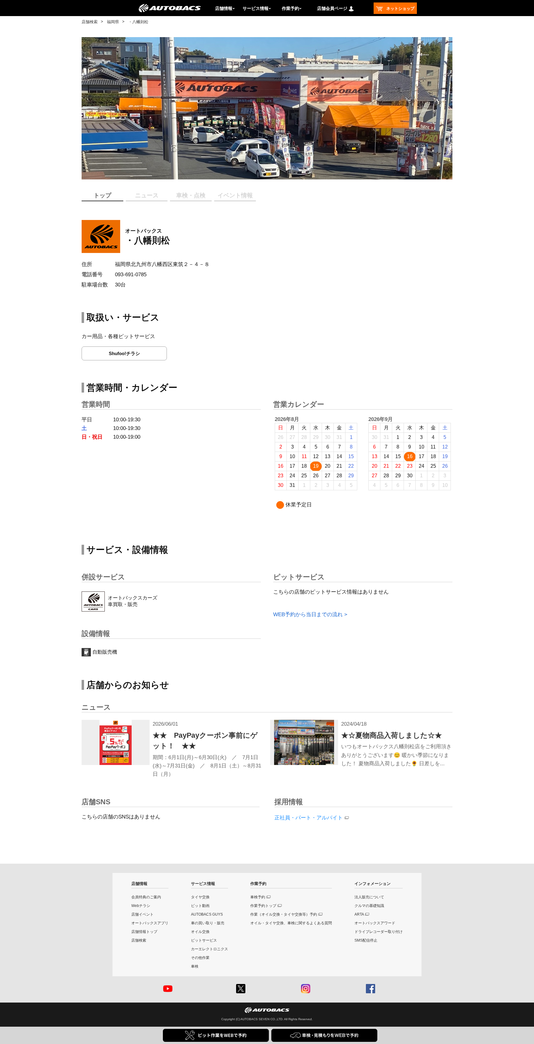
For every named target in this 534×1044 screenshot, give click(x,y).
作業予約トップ (263, 906)
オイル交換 (200, 932)
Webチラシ (140, 906)
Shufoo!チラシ (124, 353)
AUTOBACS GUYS (207, 914)
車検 (194, 966)
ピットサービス (204, 940)
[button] (264, 174)
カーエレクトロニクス (209, 949)
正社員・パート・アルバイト (308, 818)
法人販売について (369, 897)
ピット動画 (200, 906)
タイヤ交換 (200, 897)
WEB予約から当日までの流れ (308, 614)
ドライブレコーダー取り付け (378, 932)
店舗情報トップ (144, 932)
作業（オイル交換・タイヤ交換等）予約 (283, 914)
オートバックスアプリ (149, 923)
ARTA (359, 914)
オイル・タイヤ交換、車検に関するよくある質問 (291, 923)
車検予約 (257, 897)
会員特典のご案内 (146, 897)
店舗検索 (90, 21)
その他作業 (200, 958)
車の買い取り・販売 (207, 923)
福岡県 (113, 21)
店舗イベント (142, 914)
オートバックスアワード (374, 923)
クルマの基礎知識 (369, 906)
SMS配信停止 (365, 940)
